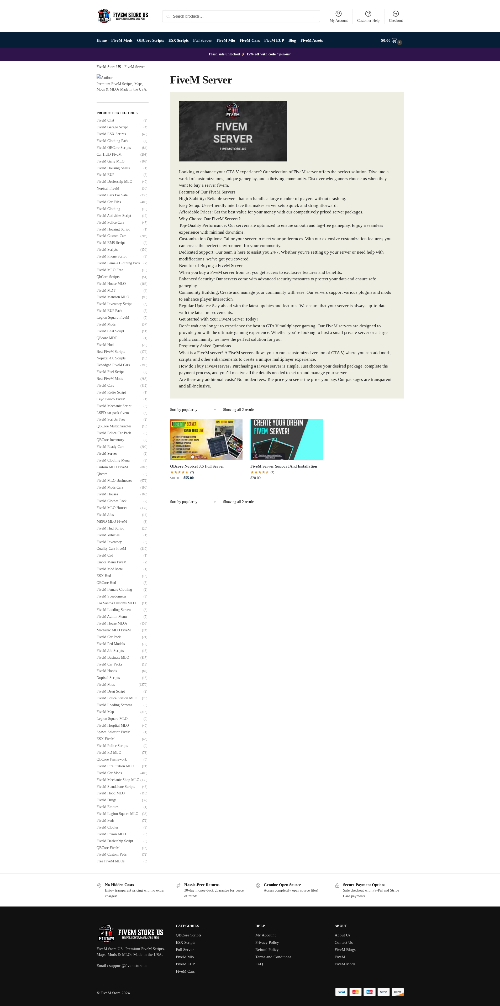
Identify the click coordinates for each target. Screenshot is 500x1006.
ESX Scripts (185, 942)
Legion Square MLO (112, 719)
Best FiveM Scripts (111, 352)
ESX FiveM (105, 739)
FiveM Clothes (107, 827)
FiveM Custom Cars (111, 236)
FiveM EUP (105, 175)
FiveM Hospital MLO (113, 725)
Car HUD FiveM (109, 154)
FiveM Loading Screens (114, 705)
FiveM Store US (109, 67)
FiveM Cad (105, 555)
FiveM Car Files (109, 202)
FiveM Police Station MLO (117, 698)
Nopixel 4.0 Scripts (111, 358)
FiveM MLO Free (110, 270)
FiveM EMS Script (111, 243)
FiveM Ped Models (111, 644)
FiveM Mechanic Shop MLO (118, 780)
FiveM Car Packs (109, 664)
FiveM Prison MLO (111, 834)
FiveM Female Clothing (114, 589)
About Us (342, 935)
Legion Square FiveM (113, 317)
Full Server (185, 949)
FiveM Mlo (185, 957)
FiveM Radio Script (111, 392)
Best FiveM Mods (110, 379)
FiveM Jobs (105, 515)
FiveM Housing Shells (113, 168)
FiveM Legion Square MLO (117, 814)
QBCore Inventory (110, 440)
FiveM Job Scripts (110, 651)
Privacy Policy (267, 942)
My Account (339, 21)
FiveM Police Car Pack (114, 433)
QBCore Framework (112, 759)
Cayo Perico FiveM (111, 399)
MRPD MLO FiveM (112, 521)
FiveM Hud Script (110, 528)
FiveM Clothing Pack (112, 141)
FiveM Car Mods (109, 773)
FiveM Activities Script (114, 216)
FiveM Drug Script (111, 691)
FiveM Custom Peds (112, 854)
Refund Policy (267, 949)
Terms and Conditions (273, 957)
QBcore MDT (107, 338)
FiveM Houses (107, 494)
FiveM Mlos (106, 685)
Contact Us (344, 942)
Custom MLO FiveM (112, 467)
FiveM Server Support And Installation (283, 466)
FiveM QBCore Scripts (114, 148)
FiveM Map (105, 712)
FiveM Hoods (107, 671)
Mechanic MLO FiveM (114, 630)
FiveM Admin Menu (112, 617)
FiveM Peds (105, 820)
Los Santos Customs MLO (116, 603)
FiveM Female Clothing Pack (118, 263)
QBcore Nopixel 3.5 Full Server (197, 466)
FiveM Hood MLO (111, 793)
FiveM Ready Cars (110, 447)
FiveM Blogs (345, 949)
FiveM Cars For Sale (112, 195)
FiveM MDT (106, 290)
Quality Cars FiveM (111, 549)
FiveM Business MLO (113, 657)
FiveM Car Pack (109, 637)
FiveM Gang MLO (110, 161)
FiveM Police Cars (110, 222)
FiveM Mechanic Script (114, 406)
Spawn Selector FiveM (113, 732)
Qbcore (102, 474)
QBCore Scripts (188, 935)
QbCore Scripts (108, 277)
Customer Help (368, 21)
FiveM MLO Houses (112, 508)
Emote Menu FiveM (112, 562)
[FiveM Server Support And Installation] (286, 439)
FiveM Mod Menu (110, 569)
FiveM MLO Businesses (114, 481)
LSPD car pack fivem (113, 413)
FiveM (340, 957)
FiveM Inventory (109, 542)
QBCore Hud (106, 583)
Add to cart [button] (206, 489)
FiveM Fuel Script (110, 372)
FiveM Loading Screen (114, 610)
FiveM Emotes (107, 807)
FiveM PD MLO (109, 752)
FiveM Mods (106, 324)
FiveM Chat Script (110, 331)
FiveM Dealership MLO (114, 182)
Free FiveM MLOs (110, 861)
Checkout (396, 21)
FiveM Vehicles (108, 535)
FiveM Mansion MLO (113, 297)
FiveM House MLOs (112, 623)
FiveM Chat (105, 120)
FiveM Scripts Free (111, 419)
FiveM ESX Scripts (111, 134)
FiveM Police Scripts (112, 746)
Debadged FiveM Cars (113, 365)
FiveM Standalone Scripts (116, 787)
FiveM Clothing (108, 209)
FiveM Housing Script (113, 229)
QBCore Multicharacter (114, 426)
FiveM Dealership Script (115, 841)
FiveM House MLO (111, 284)
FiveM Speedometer (112, 596)
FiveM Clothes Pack (112, 501)
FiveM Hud (105, 345)
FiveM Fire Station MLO (115, 766)
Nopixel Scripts (108, 678)
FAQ (259, 964)
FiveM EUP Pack (109, 311)
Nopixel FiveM (108, 188)
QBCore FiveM (108, 848)
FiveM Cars (105, 385)
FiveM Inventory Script (114, 304)
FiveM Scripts (107, 250)
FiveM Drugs (106, 800)
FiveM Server (107, 453)
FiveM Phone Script (112, 256)
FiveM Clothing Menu (113, 460)
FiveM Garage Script (112, 127)
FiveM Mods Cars (110, 487)
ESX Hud (104, 576)
